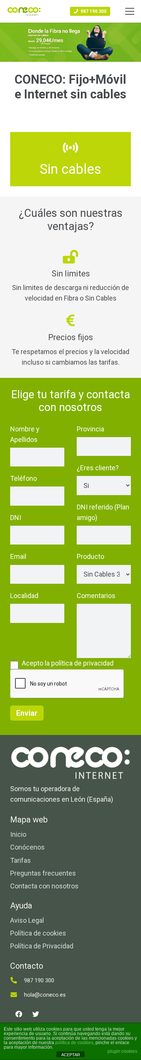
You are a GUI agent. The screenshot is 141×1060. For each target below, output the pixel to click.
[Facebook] (18, 1014)
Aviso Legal (27, 920)
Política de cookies (38, 933)
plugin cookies (122, 1051)
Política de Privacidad (41, 946)
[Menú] (130, 11)
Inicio (18, 834)
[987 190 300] (17, 980)
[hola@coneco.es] (17, 994)
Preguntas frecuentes (43, 873)
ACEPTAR (70, 1054)
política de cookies (74, 1042)
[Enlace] (24, 11)
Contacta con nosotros (44, 886)
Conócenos (27, 847)
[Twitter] (35, 1014)
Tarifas (20, 860)
